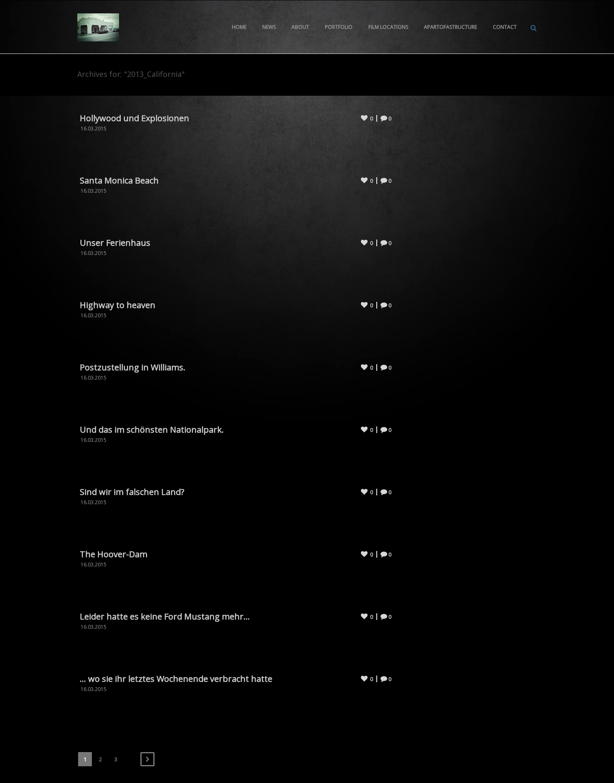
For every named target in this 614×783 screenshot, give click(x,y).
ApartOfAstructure (450, 27)
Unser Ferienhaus (115, 242)
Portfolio (339, 27)
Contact (505, 27)
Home (239, 27)
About (300, 27)
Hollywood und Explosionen (134, 118)
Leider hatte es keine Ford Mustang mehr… (165, 616)
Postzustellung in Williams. (132, 367)
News (269, 27)
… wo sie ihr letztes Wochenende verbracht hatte (176, 678)
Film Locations (388, 27)
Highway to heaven (117, 305)
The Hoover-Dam (113, 554)
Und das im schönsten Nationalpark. (152, 429)
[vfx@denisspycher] (98, 27)
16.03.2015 (94, 128)
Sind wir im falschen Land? (132, 491)
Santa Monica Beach (119, 180)
